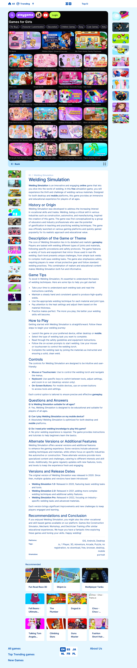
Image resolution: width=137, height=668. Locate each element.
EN (63, 649)
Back (17, 164)
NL (62, 653)
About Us (96, 648)
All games (14, 648)
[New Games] (33, 4)
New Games (16, 660)
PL (74, 653)
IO (30, 175)
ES (68, 649)
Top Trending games (21, 654)
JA (74, 649)
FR (68, 653)
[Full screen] (104, 164)
